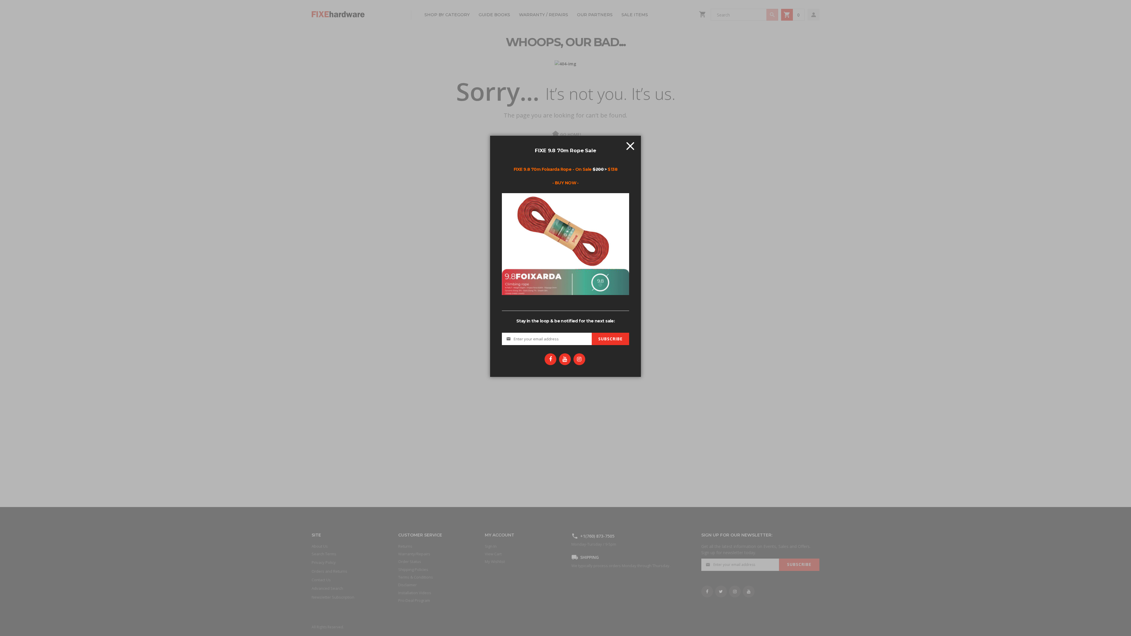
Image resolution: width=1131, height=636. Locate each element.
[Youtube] (565, 359)
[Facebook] (550, 359)
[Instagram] (579, 359)
